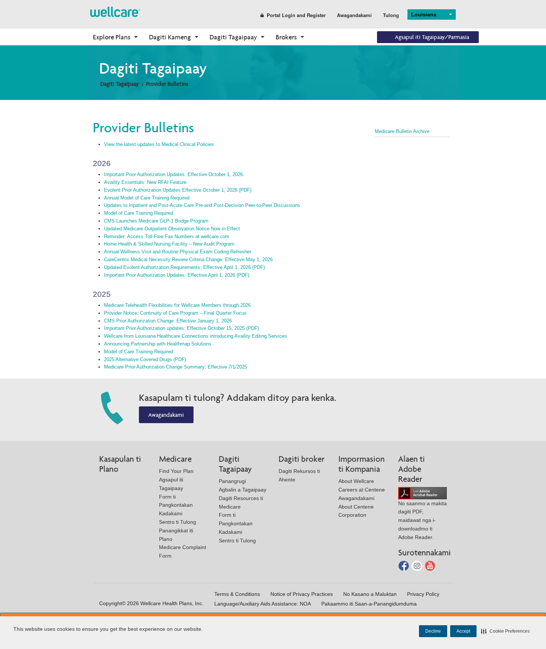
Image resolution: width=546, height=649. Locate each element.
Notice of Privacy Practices (301, 594)
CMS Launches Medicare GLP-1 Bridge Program (156, 221)
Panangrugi (232, 481)
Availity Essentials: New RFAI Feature (145, 182)
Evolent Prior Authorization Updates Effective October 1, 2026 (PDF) (177, 190)
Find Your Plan (176, 471)
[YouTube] (430, 565)
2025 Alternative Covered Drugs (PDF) (145, 359)
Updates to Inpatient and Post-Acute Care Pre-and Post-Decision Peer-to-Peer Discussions (202, 205)
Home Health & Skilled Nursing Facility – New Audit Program (169, 244)
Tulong (391, 15)
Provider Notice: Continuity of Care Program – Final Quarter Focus (175, 313)
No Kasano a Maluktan (370, 594)
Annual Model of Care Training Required (146, 198)
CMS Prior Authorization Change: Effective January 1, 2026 (168, 321)
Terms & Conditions (237, 594)
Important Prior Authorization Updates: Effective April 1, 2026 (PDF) (176, 275)
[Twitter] (418, 565)
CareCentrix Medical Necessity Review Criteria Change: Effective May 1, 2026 (188, 259)
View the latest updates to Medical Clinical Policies (159, 144)
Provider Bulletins (167, 83)
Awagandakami (354, 15)
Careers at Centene (361, 490)
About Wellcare (356, 481)
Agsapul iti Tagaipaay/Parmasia (432, 36)
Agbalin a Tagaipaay (242, 490)
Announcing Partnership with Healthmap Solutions (157, 344)
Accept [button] (463, 631)
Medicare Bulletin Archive (402, 131)
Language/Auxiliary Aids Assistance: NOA (262, 604)
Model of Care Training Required (138, 213)
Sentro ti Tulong (177, 522)
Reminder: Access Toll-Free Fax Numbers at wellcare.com (166, 236)
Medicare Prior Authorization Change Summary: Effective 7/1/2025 (175, 367)
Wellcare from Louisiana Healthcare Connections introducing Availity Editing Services (195, 336)
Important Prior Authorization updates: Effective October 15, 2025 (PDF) (181, 328)
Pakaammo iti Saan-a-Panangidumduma (369, 604)
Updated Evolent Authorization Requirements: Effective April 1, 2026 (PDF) (184, 267)
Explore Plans (111, 37)
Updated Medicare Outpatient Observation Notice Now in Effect (172, 228)
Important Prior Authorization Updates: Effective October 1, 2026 (173, 174)
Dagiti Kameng (170, 37)
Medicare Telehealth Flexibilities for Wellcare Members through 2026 (177, 305)
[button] (505, 631)
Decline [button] (433, 631)
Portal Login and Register (296, 15)
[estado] (115, 11)
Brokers (286, 37)
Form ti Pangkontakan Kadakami (176, 505)
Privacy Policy (423, 594)
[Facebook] (404, 565)
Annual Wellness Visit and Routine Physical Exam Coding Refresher (177, 251)
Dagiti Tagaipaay (233, 37)
